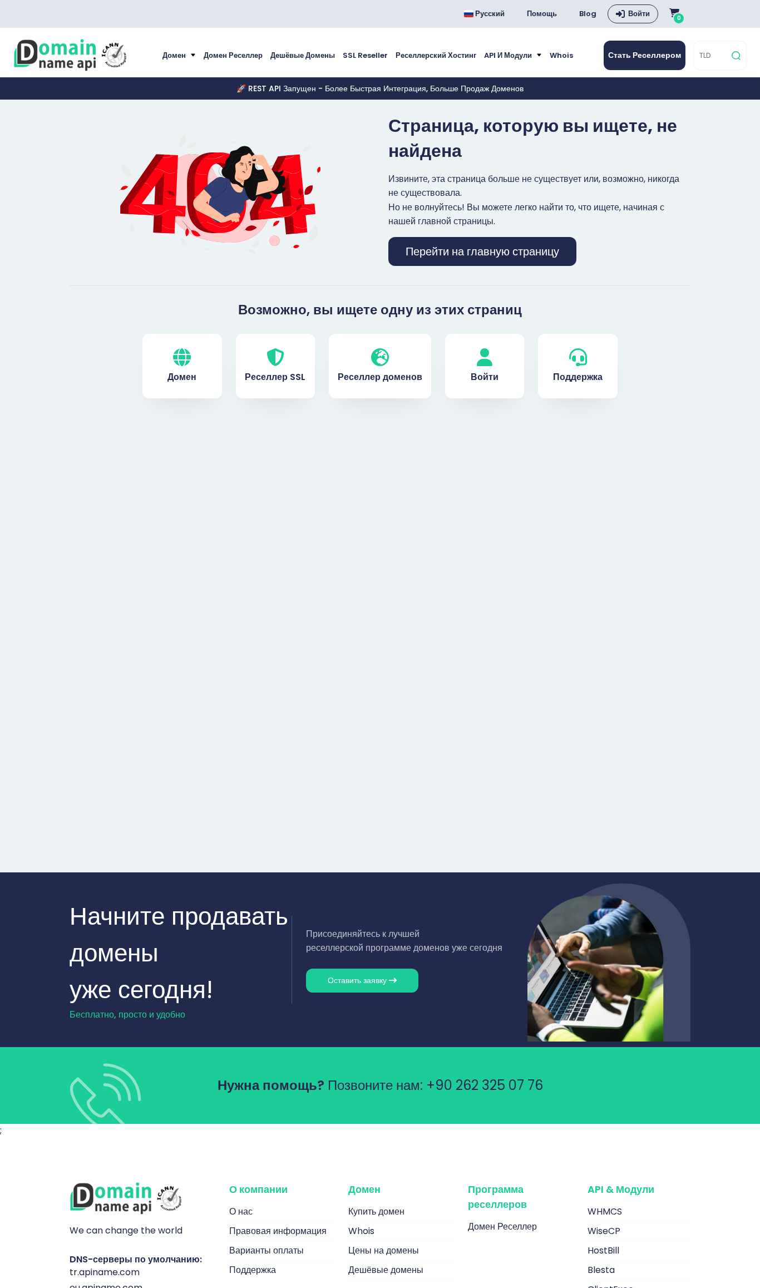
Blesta (601, 1270)
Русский (489, 13)
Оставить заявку (358, 980)
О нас (241, 1211)
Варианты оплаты (266, 1250)
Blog (587, 13)
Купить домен (376, 1211)
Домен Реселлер (233, 55)
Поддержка (578, 377)
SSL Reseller (365, 55)
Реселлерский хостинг (436, 55)
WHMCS (605, 1211)
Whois (561, 55)
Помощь (542, 13)
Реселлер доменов (380, 377)
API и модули (509, 55)
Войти (639, 13)
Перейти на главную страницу (482, 251)
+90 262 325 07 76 (484, 1085)
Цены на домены (383, 1250)
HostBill (603, 1250)
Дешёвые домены (302, 55)
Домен (174, 55)
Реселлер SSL (275, 377)
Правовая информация (278, 1231)
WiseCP (604, 1231)
